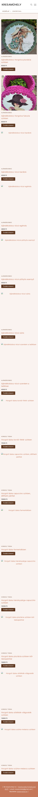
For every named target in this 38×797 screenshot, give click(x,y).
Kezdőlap (5, 11)
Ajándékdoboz (6, 56)
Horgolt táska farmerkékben (13, 549)
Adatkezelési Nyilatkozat (26, 787)
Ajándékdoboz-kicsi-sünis (12, 333)
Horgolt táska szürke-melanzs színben (18, 768)
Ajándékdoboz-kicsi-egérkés (14, 226)
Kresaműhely (11, 4)
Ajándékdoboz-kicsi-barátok (13, 172)
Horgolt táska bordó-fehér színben (16, 440)
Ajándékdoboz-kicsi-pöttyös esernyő (17, 279)
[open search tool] (31, 5)
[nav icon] (35, 5)
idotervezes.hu (22, 791)
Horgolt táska (6, 436)
